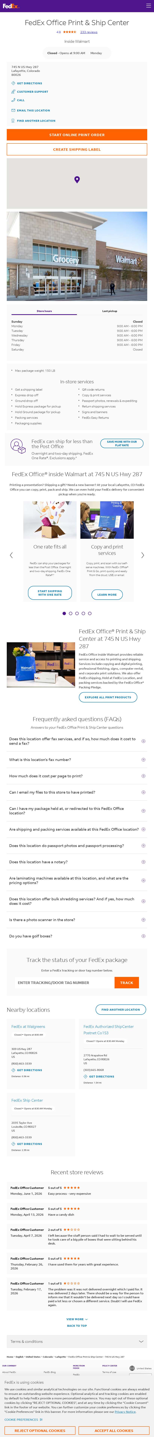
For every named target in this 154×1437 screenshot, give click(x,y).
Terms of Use (109, 1372)
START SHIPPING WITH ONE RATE (45, 591)
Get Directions (26, 83)
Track (126, 982)
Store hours (44, 311)
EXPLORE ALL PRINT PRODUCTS (105, 695)
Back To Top (77, 1325)
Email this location (33, 110)
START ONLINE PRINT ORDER (56, 133)
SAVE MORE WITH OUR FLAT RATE (122, 443)
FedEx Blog (50, 1372)
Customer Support (29, 91)
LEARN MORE (104, 592)
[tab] (64, 614)
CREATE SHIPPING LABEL (54, 147)
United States (144, 1368)
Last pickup (109, 311)
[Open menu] (148, 6)
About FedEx (9, 1372)
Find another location (36, 120)
